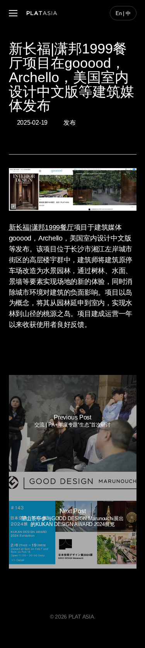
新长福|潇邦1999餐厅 (41, 227)
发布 (69, 122)
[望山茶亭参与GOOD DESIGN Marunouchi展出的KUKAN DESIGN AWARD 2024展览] (72, 520)
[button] (13, 13)
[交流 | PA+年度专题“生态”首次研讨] (72, 423)
